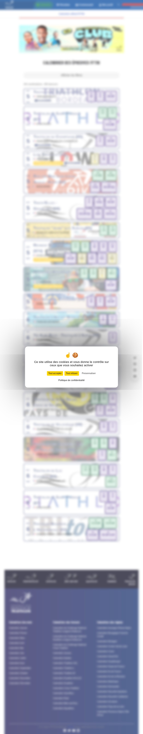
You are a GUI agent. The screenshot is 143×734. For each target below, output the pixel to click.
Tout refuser (72, 373)
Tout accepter (55, 373)
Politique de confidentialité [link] (71, 380)
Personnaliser (89, 373)
